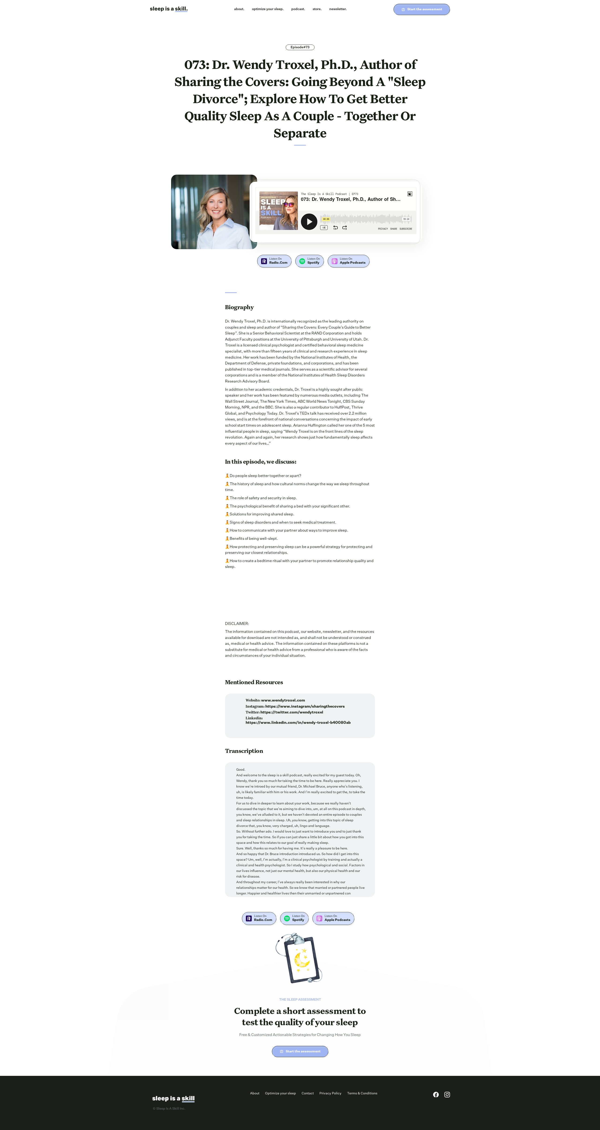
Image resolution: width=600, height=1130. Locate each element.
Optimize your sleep (280, 1093)
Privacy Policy (330, 1093)
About (254, 1093)
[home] (169, 9)
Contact (308, 1093)
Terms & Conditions (362, 1093)
